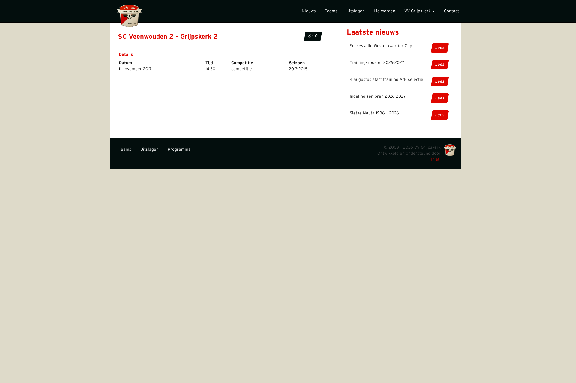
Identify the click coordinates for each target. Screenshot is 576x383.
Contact (451, 11)
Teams (331, 11)
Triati (435, 159)
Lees (440, 48)
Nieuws (309, 11)
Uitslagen (355, 11)
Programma (179, 149)
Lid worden (384, 11)
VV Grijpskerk (418, 11)
